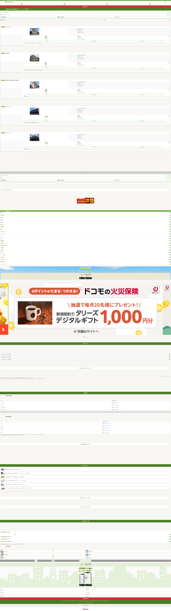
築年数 (2, 217)
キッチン (2, 236)
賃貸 (1, 588)
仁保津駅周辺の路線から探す (5, 536)
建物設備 (2, 243)
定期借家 (2, 250)
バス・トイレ (3, 233)
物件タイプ (2, 224)
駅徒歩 (2, 219)
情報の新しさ (3, 261)
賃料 (1, 212)
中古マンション (88, 590)
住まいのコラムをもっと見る (85, 506)
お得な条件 (2, 257)
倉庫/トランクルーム (89, 596)
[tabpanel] (85, 310)
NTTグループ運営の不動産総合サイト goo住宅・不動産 (10, 0)
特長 (1, 252)
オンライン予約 (3, 264)
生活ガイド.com (168, 376)
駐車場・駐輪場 (3, 245)
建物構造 (2, 226)
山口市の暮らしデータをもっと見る (85, 368)
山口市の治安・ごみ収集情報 (6, 359)
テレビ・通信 (3, 254)
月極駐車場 (87, 588)
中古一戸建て (88, 592)
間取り (2, 222)
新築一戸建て (2, 592)
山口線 (15, 534)
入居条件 (2, 247)
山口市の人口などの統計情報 (6, 354)
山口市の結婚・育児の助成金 (6, 356)
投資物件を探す (88, 594)
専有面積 (2, 215)
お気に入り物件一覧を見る (7, 189)
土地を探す (2, 594)
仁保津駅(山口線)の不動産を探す (6, 541)
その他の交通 (78, 29)
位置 (1, 229)
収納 (1, 238)
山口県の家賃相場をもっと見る (85, 444)
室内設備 (2, 240)
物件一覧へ (117, 402)
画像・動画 (2, 259)
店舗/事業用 (2, 596)
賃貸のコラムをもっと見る (85, 497)
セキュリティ (3, 231)
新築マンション (2, 590)
